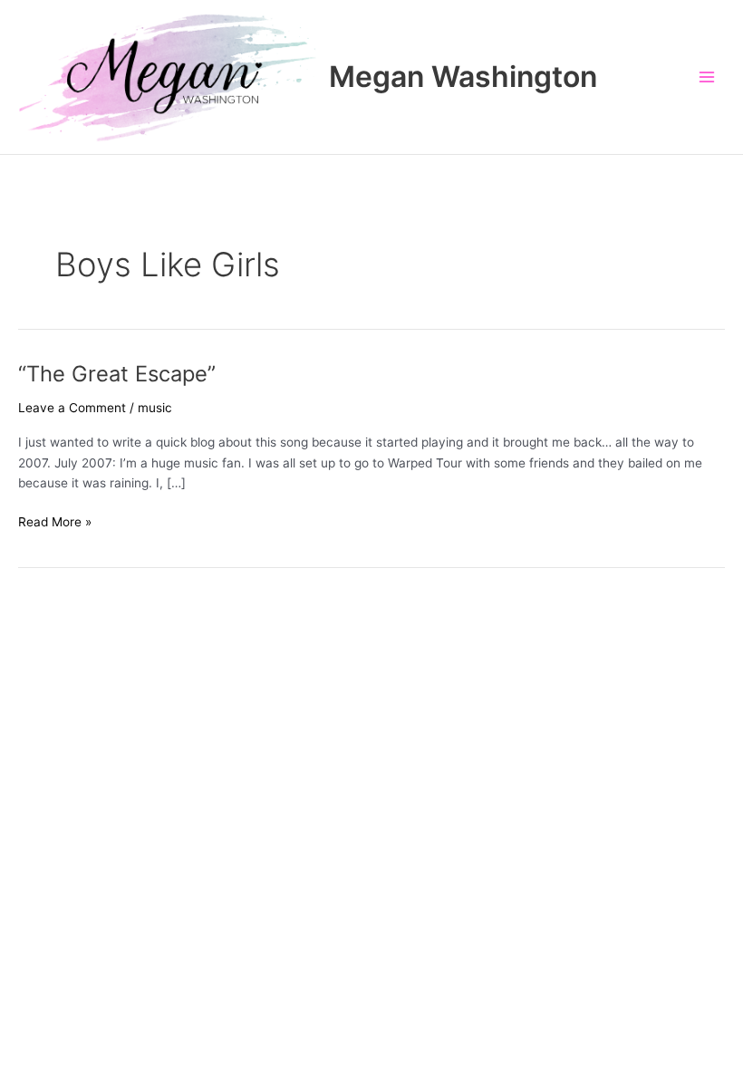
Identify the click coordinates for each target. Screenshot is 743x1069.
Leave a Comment (72, 407)
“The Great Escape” (117, 374)
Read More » (55, 523)
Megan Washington (463, 76)
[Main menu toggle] (707, 77)
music (155, 407)
